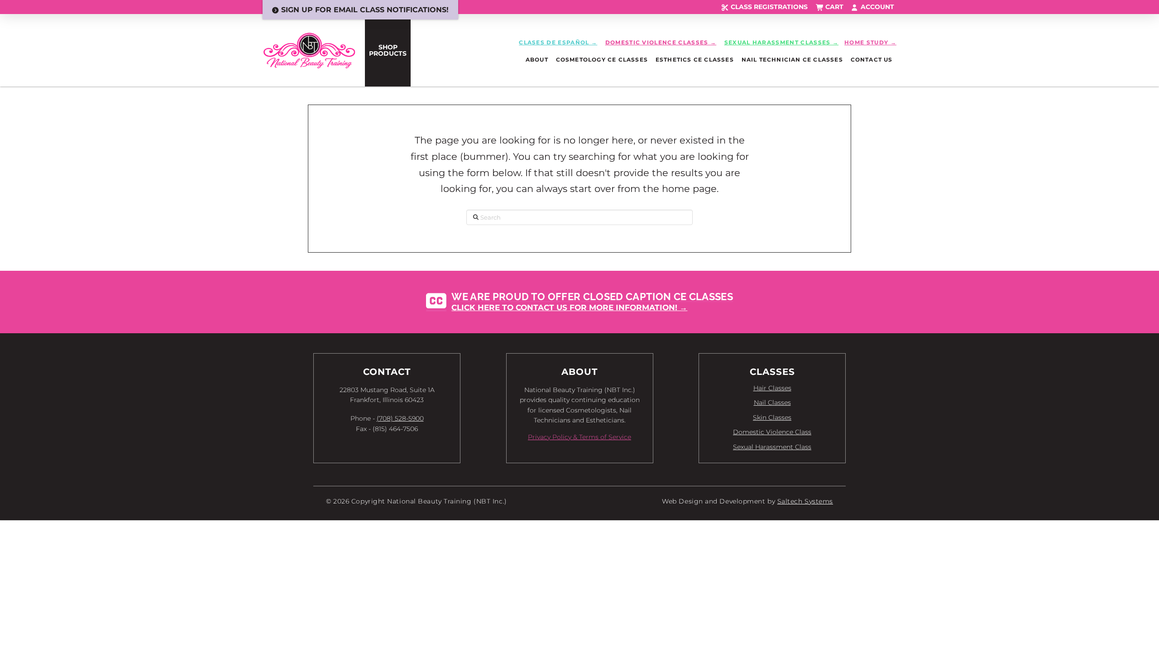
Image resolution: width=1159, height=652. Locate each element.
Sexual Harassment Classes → (781, 42)
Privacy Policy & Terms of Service (579, 437)
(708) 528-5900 (400, 418)
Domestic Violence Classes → (661, 42)
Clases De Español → (558, 42)
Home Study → (870, 42)
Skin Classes (772, 417)
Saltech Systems (805, 501)
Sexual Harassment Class (772, 447)
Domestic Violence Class (772, 432)
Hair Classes (772, 388)
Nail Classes (772, 402)
